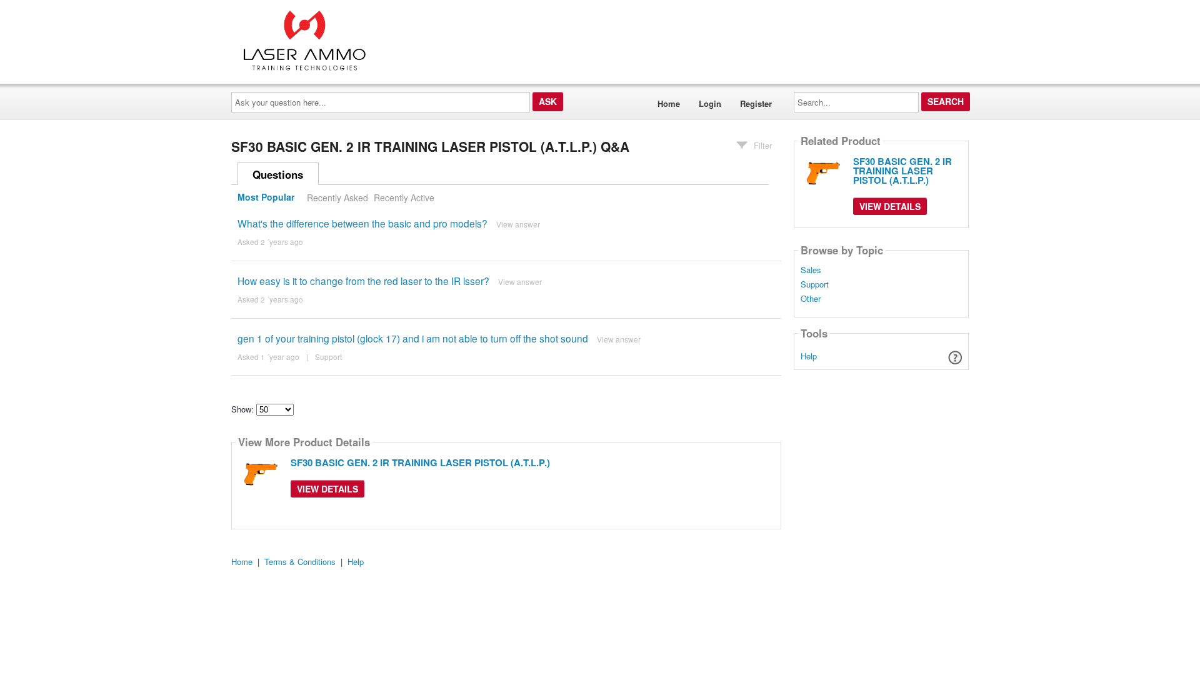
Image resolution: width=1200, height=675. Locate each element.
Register (756, 103)
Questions (277, 174)
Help (809, 356)
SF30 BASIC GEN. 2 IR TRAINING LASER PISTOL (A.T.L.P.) (420, 462)
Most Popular (266, 197)
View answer (518, 224)
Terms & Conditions (300, 562)
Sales (811, 270)
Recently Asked (337, 197)
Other (811, 298)
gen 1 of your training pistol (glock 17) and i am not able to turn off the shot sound (413, 338)
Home (669, 103)
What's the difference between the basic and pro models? (363, 223)
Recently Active (404, 197)
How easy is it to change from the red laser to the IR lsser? (363, 281)
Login (710, 103)
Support (328, 357)
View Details (327, 488)
